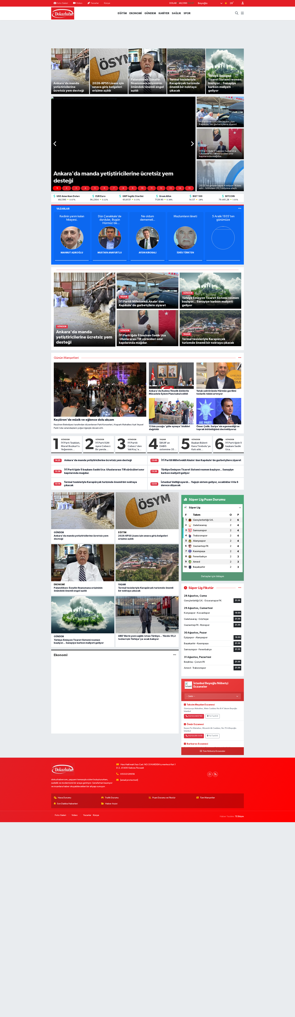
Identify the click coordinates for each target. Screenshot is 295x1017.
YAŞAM (162, 439)
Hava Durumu (64, 798)
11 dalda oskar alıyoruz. (109, 218)
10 (142, 188)
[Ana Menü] (242, 13)
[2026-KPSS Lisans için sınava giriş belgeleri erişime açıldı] (147, 510)
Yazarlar (95, 3)
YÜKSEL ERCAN (72, 253)
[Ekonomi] (174, 655)
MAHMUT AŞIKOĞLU (223, 253)
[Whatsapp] (209, 774)
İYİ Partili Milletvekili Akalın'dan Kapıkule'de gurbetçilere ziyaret (201, 460)
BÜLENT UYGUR (109, 253)
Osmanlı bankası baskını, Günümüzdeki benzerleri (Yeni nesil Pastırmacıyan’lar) (147, 220)
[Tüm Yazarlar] (239, 208)
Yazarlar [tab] (62, 208)
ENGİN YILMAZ (185, 253)
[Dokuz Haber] (62, 13)
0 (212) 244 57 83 (195, 716)
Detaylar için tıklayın (212, 576)
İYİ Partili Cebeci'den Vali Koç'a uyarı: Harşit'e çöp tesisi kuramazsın (136, 446)
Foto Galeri (62, 3)
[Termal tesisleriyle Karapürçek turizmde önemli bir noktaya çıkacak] (210, 328)
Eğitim (122, 532)
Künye (107, 3)
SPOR (187, 13)
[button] (55, 144)
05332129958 (127, 774)
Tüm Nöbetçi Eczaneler (214, 751)
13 (170, 188)
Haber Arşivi (111, 804)
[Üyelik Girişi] (241, 3)
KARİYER (164, 13)
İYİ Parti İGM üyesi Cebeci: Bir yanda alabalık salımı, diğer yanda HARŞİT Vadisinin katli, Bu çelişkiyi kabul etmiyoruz (103, 446)
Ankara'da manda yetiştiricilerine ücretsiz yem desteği (98, 460)
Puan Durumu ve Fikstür (163, 798)
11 (152, 188)
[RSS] (215, 774)
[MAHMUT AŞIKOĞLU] (223, 237)
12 (161, 188)
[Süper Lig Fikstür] (239, 588)
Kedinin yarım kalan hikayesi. (223, 218)
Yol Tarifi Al (213, 716)
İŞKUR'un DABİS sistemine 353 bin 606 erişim (167, 446)
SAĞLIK (176, 13)
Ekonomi (59, 584)
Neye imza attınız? (185, 216)
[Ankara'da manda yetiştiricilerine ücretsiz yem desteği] (84, 309)
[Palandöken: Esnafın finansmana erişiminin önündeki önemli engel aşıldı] (82, 562)
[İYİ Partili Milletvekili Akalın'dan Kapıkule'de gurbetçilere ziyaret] (147, 290)
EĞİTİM (122, 13)
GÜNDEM (150, 13)
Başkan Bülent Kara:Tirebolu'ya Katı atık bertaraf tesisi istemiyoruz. (200, 446)
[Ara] (237, 13)
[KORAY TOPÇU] (147, 237)
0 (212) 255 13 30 (195, 736)
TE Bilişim (239, 816)
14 (180, 188)
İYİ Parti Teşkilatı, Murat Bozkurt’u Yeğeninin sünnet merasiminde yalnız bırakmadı (70, 446)
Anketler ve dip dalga (72, 216)
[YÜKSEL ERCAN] (71, 237)
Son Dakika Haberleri (67, 804)
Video (79, 3)
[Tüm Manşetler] (239, 358)
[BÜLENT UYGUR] (109, 237)
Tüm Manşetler (207, 798)
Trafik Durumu (112, 798)
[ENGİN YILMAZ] (185, 237)
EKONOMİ (135, 13)
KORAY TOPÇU (147, 253)
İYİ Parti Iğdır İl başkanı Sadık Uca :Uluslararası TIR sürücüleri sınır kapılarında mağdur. (233, 446)
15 (189, 188)
